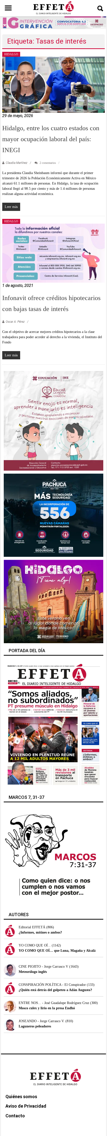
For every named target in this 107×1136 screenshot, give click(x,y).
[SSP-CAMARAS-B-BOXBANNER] (54, 515)
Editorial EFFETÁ (32, 927)
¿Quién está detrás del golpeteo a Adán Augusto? (55, 990)
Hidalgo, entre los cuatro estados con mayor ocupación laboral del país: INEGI (50, 139)
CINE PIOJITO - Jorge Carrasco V (43, 966)
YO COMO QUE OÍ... (35, 945)
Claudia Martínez (16, 163)
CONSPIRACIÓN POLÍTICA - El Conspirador (52, 985)
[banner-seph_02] (54, 420)
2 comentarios (47, 163)
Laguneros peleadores (35, 1026)
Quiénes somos (21, 1096)
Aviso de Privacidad (25, 1106)
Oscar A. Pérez (15, 321)
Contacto (15, 1115)
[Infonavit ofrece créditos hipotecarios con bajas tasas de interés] (53, 253)
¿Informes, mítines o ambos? (40, 932)
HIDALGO (11, 54)
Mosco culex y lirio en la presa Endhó (47, 1008)
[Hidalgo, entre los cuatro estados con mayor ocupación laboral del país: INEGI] (53, 84)
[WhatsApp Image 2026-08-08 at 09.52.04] (53, 22)
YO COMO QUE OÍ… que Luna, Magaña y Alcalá (57, 950)
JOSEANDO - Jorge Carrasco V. (41, 1021)
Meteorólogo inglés (33, 972)
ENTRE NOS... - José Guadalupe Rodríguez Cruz (54, 1003)
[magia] (54, 601)
